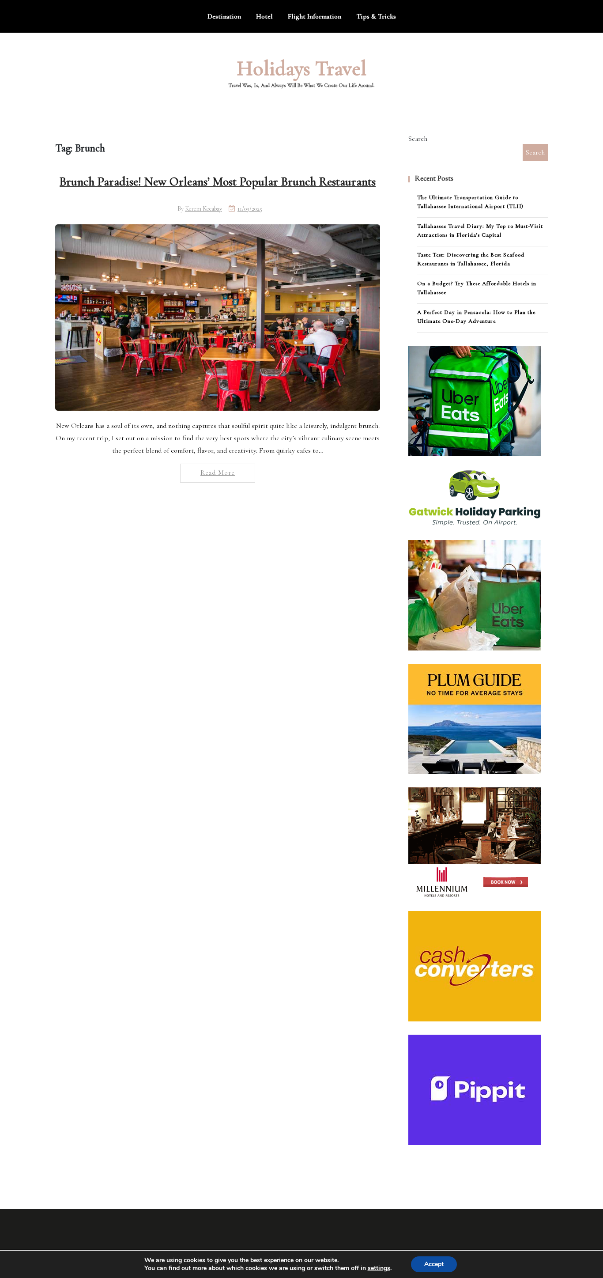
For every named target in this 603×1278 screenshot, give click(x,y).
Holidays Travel (301, 68)
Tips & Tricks (376, 16)
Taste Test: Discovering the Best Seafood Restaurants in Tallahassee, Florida (470, 259)
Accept (434, 1264)
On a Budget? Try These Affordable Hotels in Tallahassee (476, 288)
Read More (217, 472)
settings (379, 1268)
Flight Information (314, 16)
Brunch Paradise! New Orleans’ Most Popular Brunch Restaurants (218, 181)
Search (417, 138)
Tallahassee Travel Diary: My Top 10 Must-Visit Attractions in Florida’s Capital (480, 230)
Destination (224, 16)
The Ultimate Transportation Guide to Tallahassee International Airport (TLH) (470, 202)
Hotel (264, 16)
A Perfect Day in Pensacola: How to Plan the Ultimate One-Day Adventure (476, 317)
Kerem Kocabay (203, 208)
